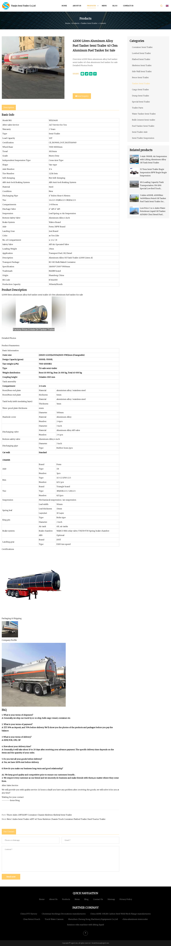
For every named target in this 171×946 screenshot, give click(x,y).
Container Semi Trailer (142, 47)
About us (77, 6)
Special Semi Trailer (141, 102)
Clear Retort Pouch (31, 919)
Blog (114, 6)
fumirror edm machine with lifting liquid (85, 925)
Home (64, 6)
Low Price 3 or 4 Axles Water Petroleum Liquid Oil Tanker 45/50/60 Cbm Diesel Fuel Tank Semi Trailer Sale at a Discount (153, 211)
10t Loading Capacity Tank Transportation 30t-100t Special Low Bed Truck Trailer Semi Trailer (152, 185)
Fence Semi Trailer (140, 77)
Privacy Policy (126, 899)
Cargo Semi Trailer (140, 89)
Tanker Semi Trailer (89, 23)
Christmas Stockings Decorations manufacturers (64, 914)
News (104, 6)
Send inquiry (83, 96)
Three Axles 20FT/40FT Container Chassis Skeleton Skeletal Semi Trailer (39, 815)
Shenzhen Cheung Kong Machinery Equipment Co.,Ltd (93, 919)
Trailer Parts (137, 108)
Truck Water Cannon (54, 919)
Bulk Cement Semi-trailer (143, 120)
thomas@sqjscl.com (102, 943)
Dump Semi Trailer (140, 96)
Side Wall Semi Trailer (142, 71)
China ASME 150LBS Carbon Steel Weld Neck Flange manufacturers (120, 914)
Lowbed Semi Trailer (141, 53)
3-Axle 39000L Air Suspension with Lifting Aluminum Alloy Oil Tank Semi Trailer (153, 159)
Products (91, 6)
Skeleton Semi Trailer (142, 65)
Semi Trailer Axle (140, 132)
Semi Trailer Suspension (143, 138)
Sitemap (111, 899)
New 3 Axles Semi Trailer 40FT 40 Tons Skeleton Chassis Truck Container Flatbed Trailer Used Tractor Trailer (56, 819)
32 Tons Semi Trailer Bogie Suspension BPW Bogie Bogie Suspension (153, 172)
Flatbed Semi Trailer (141, 59)
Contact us (128, 6)
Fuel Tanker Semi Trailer (143, 126)
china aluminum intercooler (135, 919)
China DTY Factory (28, 914)
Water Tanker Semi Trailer (144, 114)
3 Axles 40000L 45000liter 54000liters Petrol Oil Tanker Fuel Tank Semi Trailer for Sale (153, 198)
